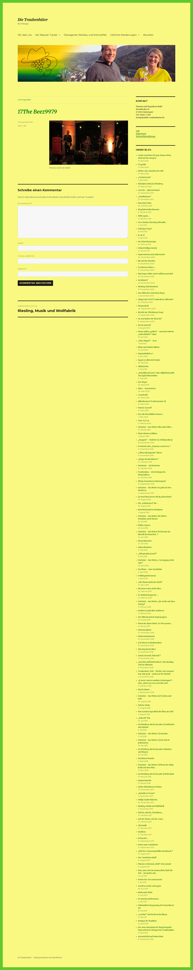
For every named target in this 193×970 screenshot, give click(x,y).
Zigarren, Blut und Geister (149, 360)
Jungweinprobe (144, 780)
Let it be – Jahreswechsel (149, 190)
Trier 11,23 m (143, 420)
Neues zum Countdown (148, 845)
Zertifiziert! (143, 280)
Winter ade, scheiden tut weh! (150, 171)
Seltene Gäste (144, 705)
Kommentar (25, 203)
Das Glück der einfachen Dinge (151, 293)
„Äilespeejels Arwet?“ (147, 554)
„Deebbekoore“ (144, 197)
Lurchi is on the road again (149, 886)
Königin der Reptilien (147, 921)
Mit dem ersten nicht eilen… (150, 588)
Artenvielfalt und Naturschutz (150, 936)
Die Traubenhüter (33, 19)
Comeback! (143, 395)
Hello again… (143, 216)
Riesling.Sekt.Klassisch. (148, 286)
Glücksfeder (143, 366)
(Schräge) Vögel (145, 229)
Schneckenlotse (145, 547)
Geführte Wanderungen (123, 35)
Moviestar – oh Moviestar (149, 465)
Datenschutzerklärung (145, 136)
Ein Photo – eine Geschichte (150, 569)
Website (22, 269)
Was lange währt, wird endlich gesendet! (155, 274)
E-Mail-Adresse (26, 256)
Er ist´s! (141, 235)
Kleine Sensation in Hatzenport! (152, 481)
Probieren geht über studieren (151, 611)
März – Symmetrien (147, 388)
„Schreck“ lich (144, 718)
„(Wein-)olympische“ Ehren (150, 453)
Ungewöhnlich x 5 (145, 353)
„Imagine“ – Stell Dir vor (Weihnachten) (155, 440)
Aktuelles (148, 35)
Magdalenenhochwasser (148, 209)
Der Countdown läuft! (147, 857)
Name (20, 243)
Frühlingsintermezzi (147, 576)
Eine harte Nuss (144, 203)
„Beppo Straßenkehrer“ (148, 459)
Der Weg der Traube (46, 35)
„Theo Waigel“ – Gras (147, 341)
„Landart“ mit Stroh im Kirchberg (152, 914)
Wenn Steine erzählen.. (148, 433)
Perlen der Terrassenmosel (150, 879)
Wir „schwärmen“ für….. (148, 503)
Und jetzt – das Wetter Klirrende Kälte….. (155, 427)
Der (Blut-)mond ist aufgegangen (152, 617)
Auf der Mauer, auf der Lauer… (151, 819)
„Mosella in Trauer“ (146, 793)
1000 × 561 (22, 126)
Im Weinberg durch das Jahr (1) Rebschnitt (156, 774)
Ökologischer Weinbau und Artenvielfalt (85, 35)
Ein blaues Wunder (146, 758)
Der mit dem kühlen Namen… (150, 414)
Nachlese (142, 832)
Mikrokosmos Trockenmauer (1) (152, 401)
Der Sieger (142, 382)
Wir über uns (25, 35)
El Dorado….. (143, 838)
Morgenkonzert (145, 541)
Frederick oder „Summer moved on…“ (154, 446)
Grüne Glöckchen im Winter (150, 787)
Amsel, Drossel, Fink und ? (149, 655)
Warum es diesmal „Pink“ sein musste (154, 864)
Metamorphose (144, 630)
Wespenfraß (143, 306)
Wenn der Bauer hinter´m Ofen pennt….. (155, 623)
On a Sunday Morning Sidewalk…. (152, 222)
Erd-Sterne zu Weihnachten (150, 643)
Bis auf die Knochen (146, 261)
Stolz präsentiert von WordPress (48, 957)
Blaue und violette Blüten (149, 347)
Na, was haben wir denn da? (150, 319)
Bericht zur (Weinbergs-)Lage (150, 312)
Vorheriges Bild (24, 100)
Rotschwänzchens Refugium (150, 510)
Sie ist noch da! (144, 325)
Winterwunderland (146, 636)
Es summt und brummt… (149, 899)
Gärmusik (142, 825)
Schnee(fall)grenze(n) (147, 248)
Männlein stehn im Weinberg (150, 184)
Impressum (141, 134)
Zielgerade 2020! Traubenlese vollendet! (155, 299)
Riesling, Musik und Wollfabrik (151, 806)
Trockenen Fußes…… (147, 267)
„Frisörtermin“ (144, 177)
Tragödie (142, 164)
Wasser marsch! (145, 408)
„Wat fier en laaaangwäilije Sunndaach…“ (155, 851)
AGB (138, 131)
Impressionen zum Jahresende (151, 254)
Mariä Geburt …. (145, 689)
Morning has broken (147, 649)
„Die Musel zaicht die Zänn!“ (150, 582)
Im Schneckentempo (147, 242)
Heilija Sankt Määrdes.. (148, 800)
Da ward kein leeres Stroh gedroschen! (154, 497)
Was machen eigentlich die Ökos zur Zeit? (156, 711)
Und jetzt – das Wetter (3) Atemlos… (153, 734)
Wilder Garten (144, 525)
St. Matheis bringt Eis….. (148, 595)
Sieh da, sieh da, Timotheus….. (151, 812)
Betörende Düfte (145, 892)
